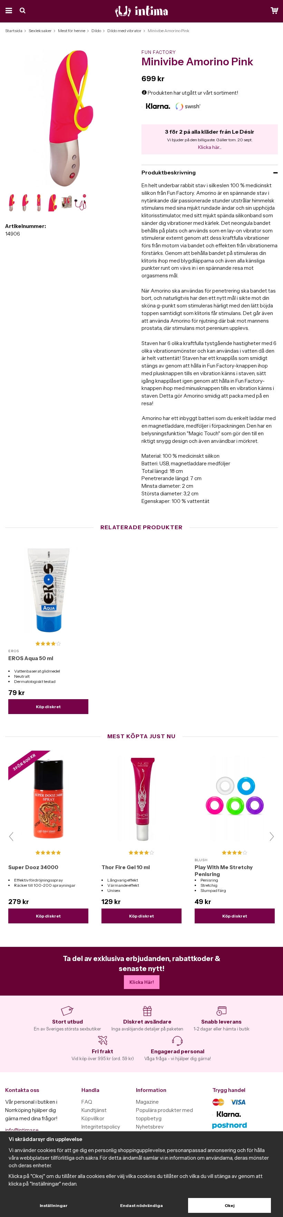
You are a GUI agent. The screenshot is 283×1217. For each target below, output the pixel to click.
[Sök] (23, 11)
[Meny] (8, 11)
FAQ (86, 1102)
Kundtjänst (94, 1110)
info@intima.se (22, 1130)
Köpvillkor (92, 1118)
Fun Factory (159, 52)
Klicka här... (210, 147)
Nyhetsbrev (150, 1126)
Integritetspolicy (100, 1126)
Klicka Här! (141, 982)
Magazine (147, 1102)
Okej (230, 1205)
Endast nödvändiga (141, 1205)
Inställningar (54, 1205)
